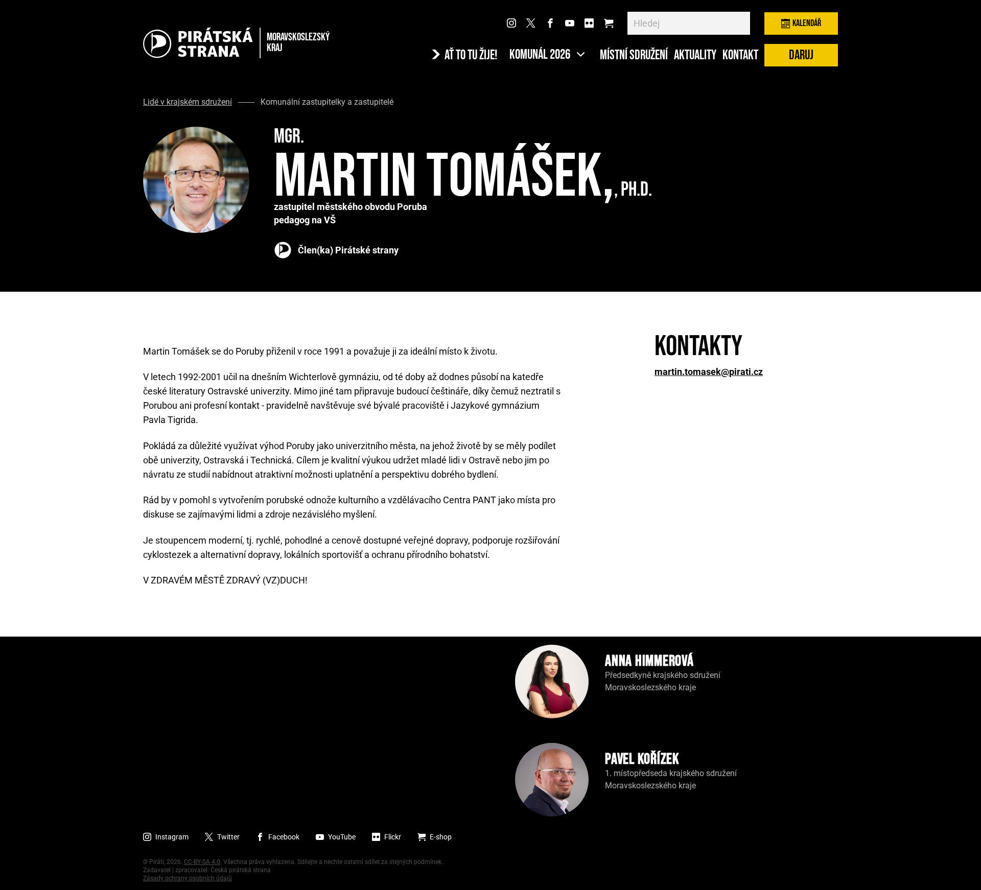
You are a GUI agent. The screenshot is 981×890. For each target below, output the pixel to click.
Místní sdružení (634, 55)
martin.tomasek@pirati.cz (709, 372)
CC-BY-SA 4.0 (202, 861)
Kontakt (740, 55)
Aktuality (695, 55)
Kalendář (806, 23)
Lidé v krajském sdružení (187, 102)
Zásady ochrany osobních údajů (187, 878)
